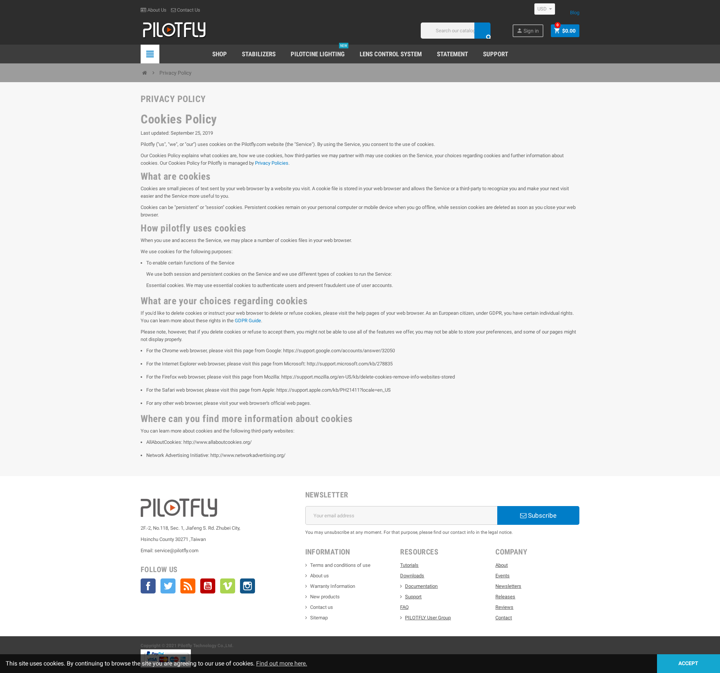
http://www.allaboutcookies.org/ (217, 442)
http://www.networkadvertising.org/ (247, 455)
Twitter (168, 585)
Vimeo (227, 585)
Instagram (247, 585)
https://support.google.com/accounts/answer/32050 (339, 350)
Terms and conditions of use (340, 565)
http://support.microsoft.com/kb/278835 (350, 364)
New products (325, 596)
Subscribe (541, 515)
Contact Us (188, 10)
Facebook (148, 585)
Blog (574, 12)
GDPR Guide (248, 320)
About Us (156, 10)
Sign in (527, 30)
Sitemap (319, 617)
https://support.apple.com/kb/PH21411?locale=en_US (333, 390)
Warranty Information (332, 586)
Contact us (321, 607)
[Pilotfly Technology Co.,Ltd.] (174, 30)
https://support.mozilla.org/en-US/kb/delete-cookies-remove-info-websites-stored (368, 377)
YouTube (207, 585)
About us (319, 575)
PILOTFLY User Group (428, 617)
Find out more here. (281, 663)
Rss (187, 585)
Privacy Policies (271, 163)
